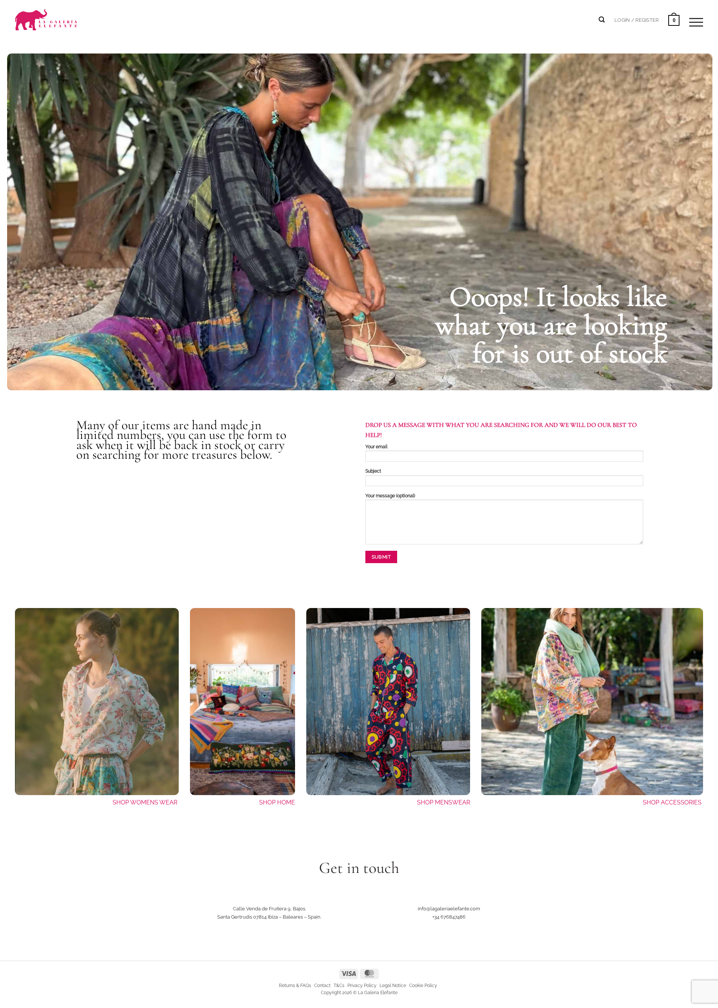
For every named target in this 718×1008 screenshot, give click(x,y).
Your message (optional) (390, 495)
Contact (322, 985)
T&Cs (339, 985)
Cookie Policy (423, 985)
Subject (373, 471)
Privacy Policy (362, 985)
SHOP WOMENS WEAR (145, 802)
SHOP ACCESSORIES (673, 802)
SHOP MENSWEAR (443, 802)
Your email (376, 446)
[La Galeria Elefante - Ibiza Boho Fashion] (71, 15)
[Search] (602, 19)
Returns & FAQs (295, 985)
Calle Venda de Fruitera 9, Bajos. (269, 908)
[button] (636, 20)
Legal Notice (393, 985)
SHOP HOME (277, 802)
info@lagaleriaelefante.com (449, 908)
